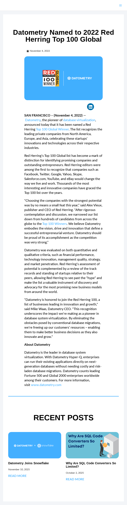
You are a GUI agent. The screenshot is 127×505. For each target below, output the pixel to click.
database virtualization (79, 120)
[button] (90, 106)
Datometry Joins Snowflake (28, 463)
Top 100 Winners (54, 223)
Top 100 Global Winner (52, 129)
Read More (17, 476)
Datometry (33, 120)
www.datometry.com (46, 385)
